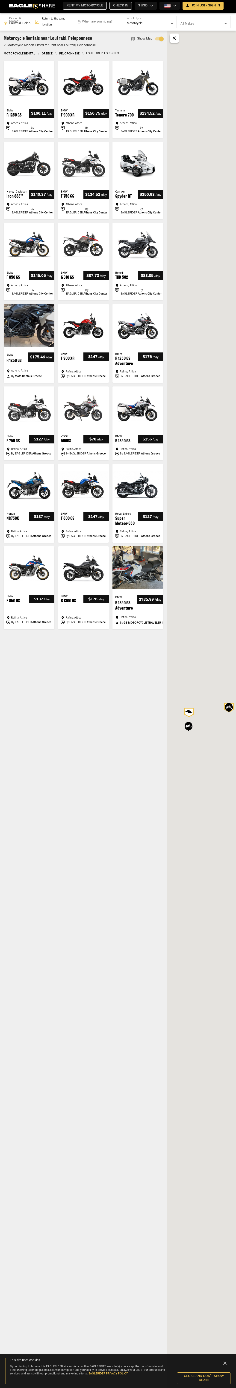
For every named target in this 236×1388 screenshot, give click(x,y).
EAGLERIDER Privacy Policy (108, 1373)
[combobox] (19, 22)
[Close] (224, 1363)
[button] (85, 6)
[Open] (172, 23)
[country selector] (169, 6)
